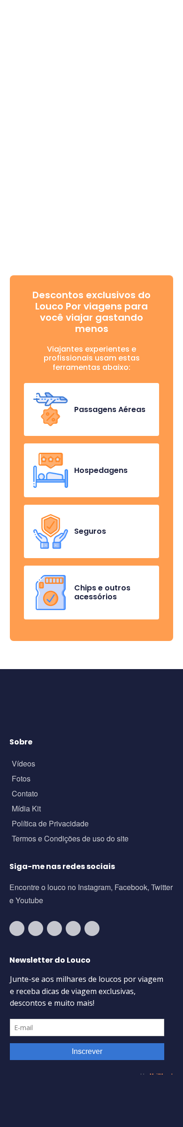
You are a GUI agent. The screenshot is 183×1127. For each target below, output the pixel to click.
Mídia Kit (26, 809)
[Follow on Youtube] (16, 928)
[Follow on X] (73, 928)
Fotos (21, 779)
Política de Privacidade (50, 824)
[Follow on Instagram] (35, 928)
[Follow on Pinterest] (91, 928)
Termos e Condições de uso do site (70, 839)
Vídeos (23, 764)
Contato (25, 794)
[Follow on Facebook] (54, 928)
